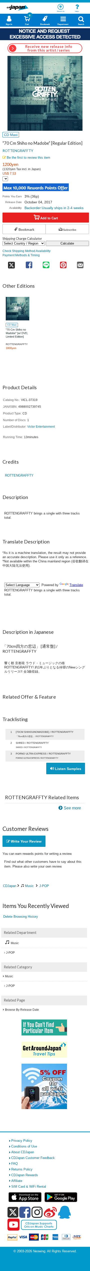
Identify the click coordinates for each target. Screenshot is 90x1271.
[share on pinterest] (63, 263)
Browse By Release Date (22, 1010)
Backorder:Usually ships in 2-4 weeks (54, 208)
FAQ (14, 1163)
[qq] (64, 1212)
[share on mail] (80, 263)
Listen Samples (67, 769)
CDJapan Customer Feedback (33, 1158)
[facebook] (24, 1212)
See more (72, 808)
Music (29, 886)
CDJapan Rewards (24, 1175)
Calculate (67, 243)
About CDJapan (22, 1152)
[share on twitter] (11, 263)
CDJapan (9, 886)
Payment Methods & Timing (21, 255)
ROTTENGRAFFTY (17, 150)
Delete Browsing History (20, 916)
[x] (13, 1212)
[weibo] (50, 1212)
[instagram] (37, 1212)
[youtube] (14, 1225)
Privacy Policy (21, 1141)
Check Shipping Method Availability (26, 251)
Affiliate (16, 1181)
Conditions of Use (24, 1146)
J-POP (44, 886)
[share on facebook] (29, 263)
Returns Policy (21, 1169)
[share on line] (46, 263)
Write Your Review (26, 841)
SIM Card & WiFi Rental (28, 1186)
